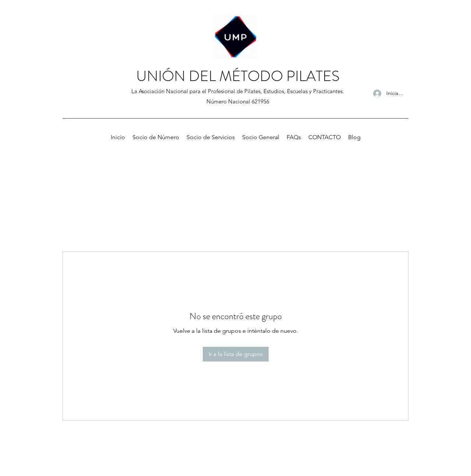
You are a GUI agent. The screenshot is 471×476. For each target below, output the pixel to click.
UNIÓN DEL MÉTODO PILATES (238, 76)
